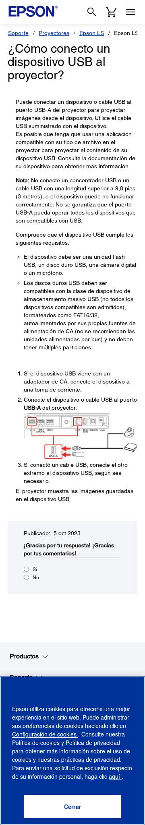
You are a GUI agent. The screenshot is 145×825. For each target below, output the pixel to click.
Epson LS (91, 33)
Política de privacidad (92, 742)
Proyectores (54, 33)
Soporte (18, 33)
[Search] (91, 12)
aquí (115, 776)
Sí (35, 569)
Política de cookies (36, 742)
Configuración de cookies (45, 734)
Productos (24, 656)
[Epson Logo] (33, 11)
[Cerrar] (72, 806)
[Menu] (130, 12)
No (36, 577)
